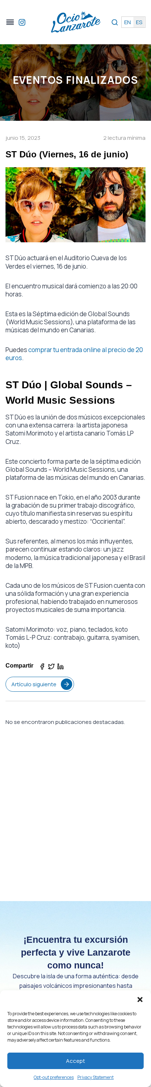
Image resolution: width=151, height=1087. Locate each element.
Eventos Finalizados (76, 80)
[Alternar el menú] (10, 22)
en (127, 22)
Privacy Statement (95, 1077)
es (139, 22)
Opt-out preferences (54, 1077)
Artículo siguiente (33, 684)
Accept (75, 1061)
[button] (140, 999)
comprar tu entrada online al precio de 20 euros (74, 353)
